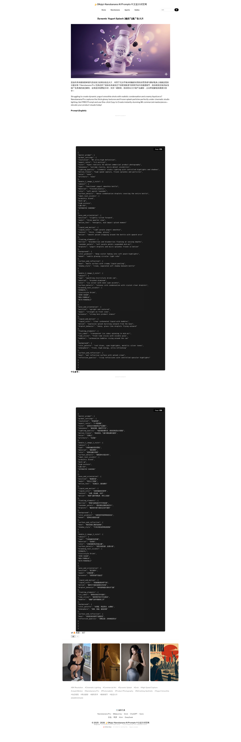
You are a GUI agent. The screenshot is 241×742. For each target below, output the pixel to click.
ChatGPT (133, 714)
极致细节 (104, 694)
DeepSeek (129, 717)
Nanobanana (115, 10)
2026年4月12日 (77, 698)
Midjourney (117, 714)
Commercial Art (110, 687)
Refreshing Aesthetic (144, 691)
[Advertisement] (120, 130)
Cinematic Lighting (93, 687)
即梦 (115, 717)
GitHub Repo (107, 727)
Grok (137, 687)
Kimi (121, 717)
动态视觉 (75, 694)
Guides (137, 10)
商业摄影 (85, 694)
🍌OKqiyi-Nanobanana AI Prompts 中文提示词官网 (120, 4)
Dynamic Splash (125, 687)
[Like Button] (73, 636)
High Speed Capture (149, 687)
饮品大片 (114, 694)
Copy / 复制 (158, 149)
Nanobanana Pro (92, 691)
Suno (142, 714)
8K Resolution (77, 687)
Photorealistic (107, 691)
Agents (127, 10)
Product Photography (124, 691)
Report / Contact (133, 727)
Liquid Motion (77, 691)
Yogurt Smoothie (162, 691)
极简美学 (94, 694)
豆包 (109, 717)
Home (104, 10)
